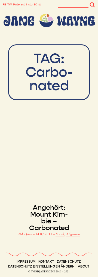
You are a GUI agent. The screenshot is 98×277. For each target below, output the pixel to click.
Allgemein (73, 234)
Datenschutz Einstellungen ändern (41, 266)
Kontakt (46, 261)
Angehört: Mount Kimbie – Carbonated (49, 218)
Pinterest (19, 4)
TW (9, 4)
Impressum (26, 261)
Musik (60, 234)
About (84, 266)
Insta (29, 4)
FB (4, 4)
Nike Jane (25, 234)
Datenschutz (69, 261)
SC (35, 4)
